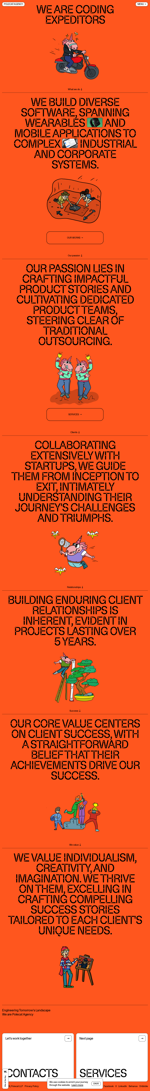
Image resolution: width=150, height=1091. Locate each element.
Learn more (77, 1085)
